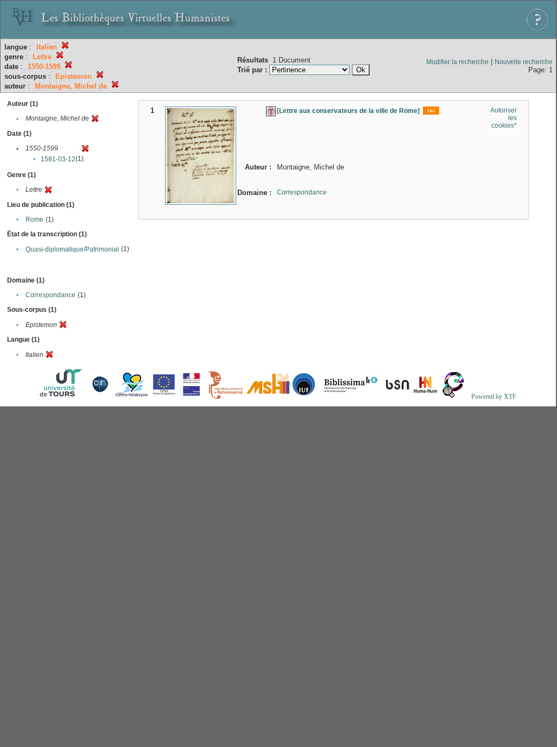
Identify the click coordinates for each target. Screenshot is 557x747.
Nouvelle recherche (524, 62)
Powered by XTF (493, 396)
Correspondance (50, 295)
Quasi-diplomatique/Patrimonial (72, 249)
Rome (34, 219)
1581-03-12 (58, 159)
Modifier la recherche (457, 62)
